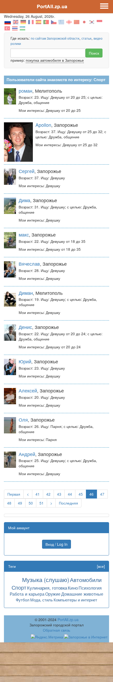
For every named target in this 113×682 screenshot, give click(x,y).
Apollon (43, 124)
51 (41, 503)
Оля (23, 419)
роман (25, 90)
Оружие (52, 594)
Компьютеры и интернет (75, 599)
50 (31, 503)
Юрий (25, 361)
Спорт (19, 587)
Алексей (28, 390)
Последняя (68, 503)
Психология (90, 588)
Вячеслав (29, 263)
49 (20, 503)
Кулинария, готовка (47, 587)
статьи (86, 38)
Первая (13, 494)
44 (70, 494)
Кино (73, 587)
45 (81, 494)
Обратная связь (56, 630)
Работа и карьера (27, 594)
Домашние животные (82, 594)
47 (102, 494)
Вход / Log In (56, 544)
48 (9, 503)
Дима (24, 200)
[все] (101, 566)
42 (48, 494)
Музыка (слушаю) (45, 579)
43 (59, 494)
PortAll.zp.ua (68, 619)
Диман (26, 292)
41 (37, 494)
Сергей (26, 170)
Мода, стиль (41, 599)
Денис (25, 326)
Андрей (27, 453)
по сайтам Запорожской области (55, 38)
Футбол (22, 599)
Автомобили (86, 580)
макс (24, 234)
